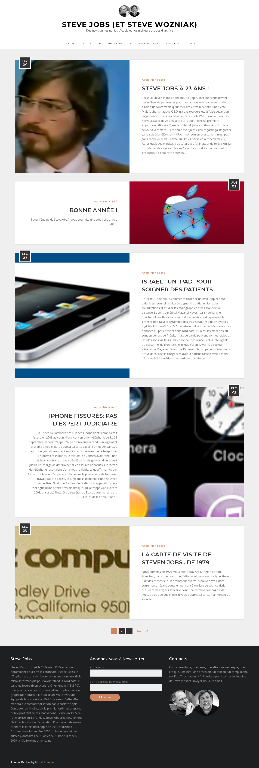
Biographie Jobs (110, 43)
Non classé (158, 79)
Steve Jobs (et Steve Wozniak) (129, 24)
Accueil (70, 43)
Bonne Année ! (93, 210)
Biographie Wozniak (144, 43)
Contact (193, 43)
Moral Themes (44, 762)
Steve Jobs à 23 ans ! (175, 88)
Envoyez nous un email (207, 681)
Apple (87, 43)
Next (140, 631)
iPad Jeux (172, 43)
